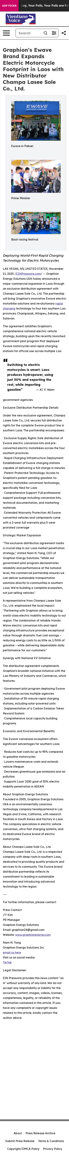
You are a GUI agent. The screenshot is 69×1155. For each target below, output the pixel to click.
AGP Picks (9, 5)
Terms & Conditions (51, 1141)
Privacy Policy (52, 1149)
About (18, 1133)
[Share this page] (63, 33)
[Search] (45, 33)
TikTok (7, 962)
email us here (12, 952)
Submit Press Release (19, 1141)
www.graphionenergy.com (33, 934)
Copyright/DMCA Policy (23, 1149)
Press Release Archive (40, 1133)
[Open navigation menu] (6, 33)
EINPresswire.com (28, 273)
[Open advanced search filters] (54, 33)
